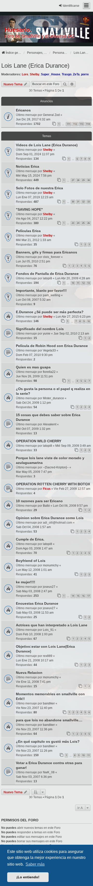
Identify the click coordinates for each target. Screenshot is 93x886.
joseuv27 (49, 587)
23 (73, 223)
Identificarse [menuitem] (71, 5)
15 (78, 595)
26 (88, 223)
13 (88, 283)
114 (88, 124)
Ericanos (23, 110)
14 (73, 595)
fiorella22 (49, 372)
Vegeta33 (49, 350)
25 (83, 223)
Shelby (34, 74)
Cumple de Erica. (30, 539)
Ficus (47, 489)
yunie (46, 333)
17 (88, 595)
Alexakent (49, 424)
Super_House (50, 74)
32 (83, 201)
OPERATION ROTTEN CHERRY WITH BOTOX (53, 484)
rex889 (47, 656)
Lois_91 (48, 630)
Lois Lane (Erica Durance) (35, 65)
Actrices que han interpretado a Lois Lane (51, 625)
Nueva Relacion (29, 673)
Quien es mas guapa (33, 367)
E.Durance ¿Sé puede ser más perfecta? (50, 312)
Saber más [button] (35, 864)
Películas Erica (28, 231)
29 (83, 180)
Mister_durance (53, 398)
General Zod (51, 115)
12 (83, 283)
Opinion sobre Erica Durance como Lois (50, 518)
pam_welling (51, 295)
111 (68, 124)
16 (83, 595)
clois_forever (51, 257)
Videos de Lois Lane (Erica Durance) (47, 145)
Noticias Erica (27, 166)
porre (85, 74)
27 (73, 180)
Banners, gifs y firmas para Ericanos (46, 252)
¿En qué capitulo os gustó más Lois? (48, 741)
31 (78, 201)
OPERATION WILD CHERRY (38, 441)
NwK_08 (49, 772)
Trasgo (66, 74)
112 (75, 124)
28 (78, 180)
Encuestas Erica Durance (37, 603)
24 (78, 223)
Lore (25, 74)
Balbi (46, 505)
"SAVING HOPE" (29, 209)
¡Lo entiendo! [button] (27, 877)
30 (88, 180)
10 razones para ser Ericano (39, 501)
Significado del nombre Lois (40, 329)
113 (81, 124)
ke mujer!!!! (25, 582)
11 (78, 283)
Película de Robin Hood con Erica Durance (52, 346)
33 (88, 201)
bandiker (49, 703)
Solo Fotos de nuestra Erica (39, 188)
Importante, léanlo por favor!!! (41, 291)
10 (73, 283)
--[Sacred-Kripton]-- (56, 467)
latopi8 (47, 278)
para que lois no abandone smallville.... (49, 720)
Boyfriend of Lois (30, 561)
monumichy (51, 565)
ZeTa (76, 74)
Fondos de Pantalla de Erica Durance (47, 274)
